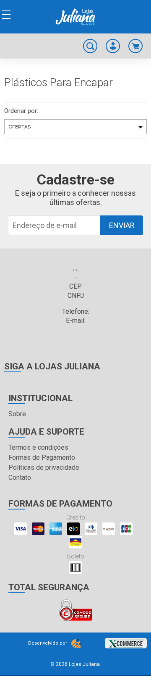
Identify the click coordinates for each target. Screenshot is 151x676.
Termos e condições (38, 447)
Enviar (122, 225)
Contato (19, 477)
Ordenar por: (21, 111)
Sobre (17, 414)
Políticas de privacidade (43, 467)
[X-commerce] (126, 640)
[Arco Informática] (76, 643)
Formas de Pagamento (41, 457)
